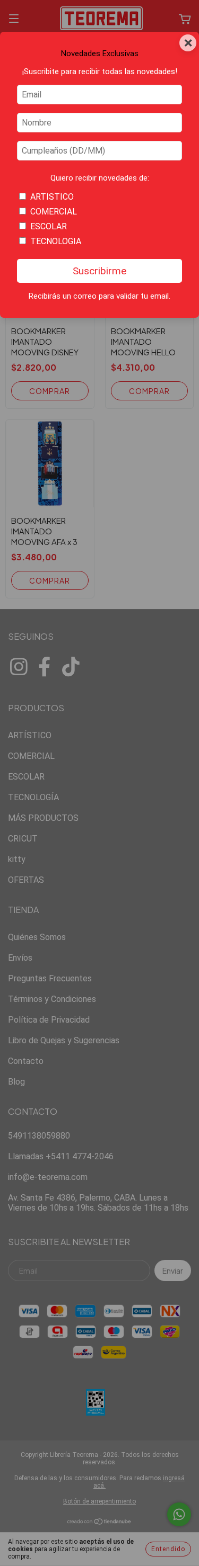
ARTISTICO (52, 197)
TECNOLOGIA (55, 241)
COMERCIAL (53, 212)
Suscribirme (99, 271)
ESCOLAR (48, 226)
